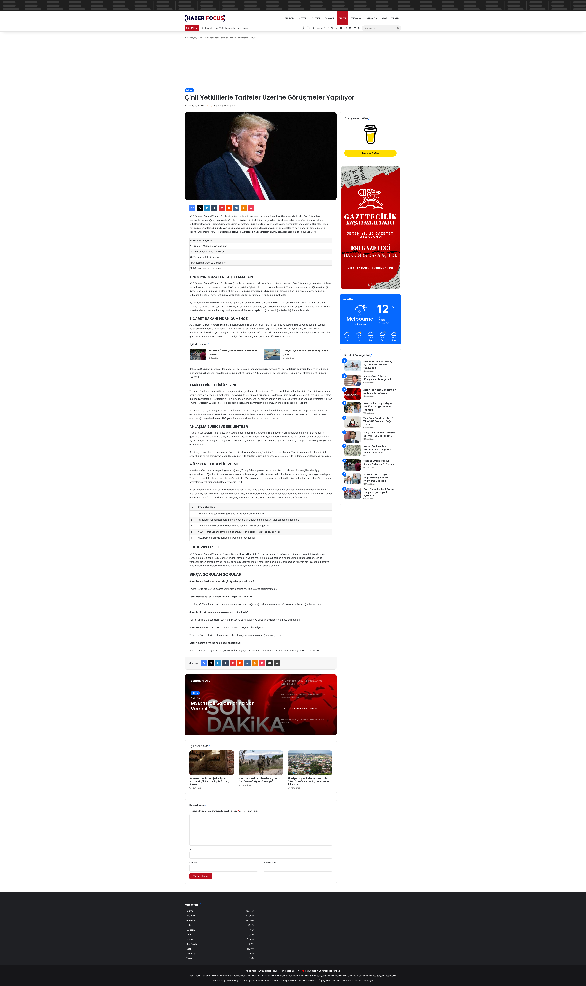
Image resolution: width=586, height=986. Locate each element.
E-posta (194, 862)
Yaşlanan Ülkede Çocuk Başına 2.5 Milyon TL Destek (378, 462)
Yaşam (395, 18)
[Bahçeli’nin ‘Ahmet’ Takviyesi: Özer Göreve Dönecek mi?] (352, 437)
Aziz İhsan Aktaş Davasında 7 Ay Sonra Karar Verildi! (379, 391)
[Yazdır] (277, 663)
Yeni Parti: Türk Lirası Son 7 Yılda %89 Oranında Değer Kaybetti (378, 421)
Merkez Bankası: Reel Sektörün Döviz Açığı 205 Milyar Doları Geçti (377, 449)
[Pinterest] (222, 208)
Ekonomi (329, 18)
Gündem (289, 18)
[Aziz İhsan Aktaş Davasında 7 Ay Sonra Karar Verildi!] (352, 394)
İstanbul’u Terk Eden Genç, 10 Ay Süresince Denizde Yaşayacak (379, 364)
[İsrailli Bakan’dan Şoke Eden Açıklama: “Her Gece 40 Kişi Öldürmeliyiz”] (261, 763)
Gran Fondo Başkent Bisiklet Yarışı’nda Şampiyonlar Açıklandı (379, 492)
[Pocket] (251, 208)
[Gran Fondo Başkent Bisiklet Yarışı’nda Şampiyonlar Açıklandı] (352, 493)
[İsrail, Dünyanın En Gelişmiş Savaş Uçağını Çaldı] (272, 354)
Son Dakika (191, 944)
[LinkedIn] (207, 208)
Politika (315, 18)
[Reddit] (229, 208)
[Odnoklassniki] (244, 208)
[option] (261, 704)
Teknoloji (357, 18)
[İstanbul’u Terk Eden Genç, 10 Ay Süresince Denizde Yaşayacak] (352, 365)
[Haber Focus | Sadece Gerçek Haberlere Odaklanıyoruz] (207, 18)
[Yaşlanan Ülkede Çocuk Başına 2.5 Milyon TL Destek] (198, 354)
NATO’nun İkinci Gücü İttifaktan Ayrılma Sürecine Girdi (227, 706)
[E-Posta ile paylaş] (269, 663)
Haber (189, 925)
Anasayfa (191, 37)
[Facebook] (192, 208)
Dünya (342, 18)
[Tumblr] (214, 208)
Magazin (372, 18)
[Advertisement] (293, 63)
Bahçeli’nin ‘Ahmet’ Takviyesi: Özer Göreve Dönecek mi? (379, 434)
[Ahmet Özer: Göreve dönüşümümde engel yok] (352, 380)
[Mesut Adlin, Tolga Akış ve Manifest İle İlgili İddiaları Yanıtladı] (352, 407)
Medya (302, 18)
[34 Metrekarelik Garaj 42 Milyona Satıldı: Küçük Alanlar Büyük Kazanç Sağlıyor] (211, 763)
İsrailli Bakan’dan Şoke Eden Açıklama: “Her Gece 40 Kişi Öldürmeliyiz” (260, 780)
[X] (200, 208)
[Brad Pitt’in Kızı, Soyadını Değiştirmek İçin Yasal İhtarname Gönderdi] (352, 478)
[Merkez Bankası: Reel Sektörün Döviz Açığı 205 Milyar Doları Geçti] (352, 450)
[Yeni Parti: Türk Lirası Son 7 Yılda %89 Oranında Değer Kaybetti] (352, 422)
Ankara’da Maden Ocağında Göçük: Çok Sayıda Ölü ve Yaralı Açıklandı (233, 28)
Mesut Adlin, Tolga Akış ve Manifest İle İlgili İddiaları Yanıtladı (377, 406)
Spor (384, 18)
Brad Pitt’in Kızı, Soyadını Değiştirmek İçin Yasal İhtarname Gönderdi (377, 477)
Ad (191, 849)
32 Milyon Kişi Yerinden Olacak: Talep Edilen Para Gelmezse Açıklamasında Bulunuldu (308, 781)
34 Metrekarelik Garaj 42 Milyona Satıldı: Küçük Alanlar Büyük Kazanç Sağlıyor (209, 781)
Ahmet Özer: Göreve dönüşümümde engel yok (377, 378)
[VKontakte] (236, 208)
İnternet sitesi (270, 862)
